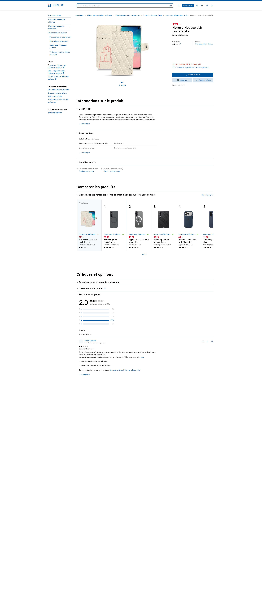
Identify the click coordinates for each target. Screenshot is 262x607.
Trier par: (82, 334)
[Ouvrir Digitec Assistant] (197, 5)
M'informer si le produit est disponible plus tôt (192, 67)
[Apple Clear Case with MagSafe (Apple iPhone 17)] (138, 225)
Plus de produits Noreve (204, 43)
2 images (122, 85)
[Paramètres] (178, 5)
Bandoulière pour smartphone (60, 37)
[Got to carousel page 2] (122, 82)
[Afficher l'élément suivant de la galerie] (169, 50)
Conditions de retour (86, 171)
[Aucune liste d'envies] (207, 5)
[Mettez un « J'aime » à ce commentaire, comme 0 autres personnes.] (203, 341)
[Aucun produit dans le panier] (212, 5)
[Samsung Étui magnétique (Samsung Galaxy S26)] (113, 225)
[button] (192, 64)
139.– (176, 24)
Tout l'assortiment (54, 15)
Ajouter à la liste (205, 80)
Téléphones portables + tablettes (56, 21)
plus (142, 357)
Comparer (183, 80)
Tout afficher (206, 195)
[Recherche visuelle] (170, 5)
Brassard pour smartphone (59, 41)
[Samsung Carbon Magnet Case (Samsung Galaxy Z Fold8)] (163, 225)
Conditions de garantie (112, 171)
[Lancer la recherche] (79, 5)
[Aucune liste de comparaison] (202, 5)
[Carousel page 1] (121, 82)
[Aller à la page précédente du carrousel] (80, 225)
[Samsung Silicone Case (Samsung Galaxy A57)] (213, 225)
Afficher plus (85, 124)
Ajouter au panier (194, 75)
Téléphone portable (55, 96)
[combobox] (88, 334)
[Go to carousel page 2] (144, 254)
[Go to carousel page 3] (146, 254)
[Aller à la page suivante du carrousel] (210, 225)
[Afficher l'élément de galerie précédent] (76, 50)
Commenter (85, 375)
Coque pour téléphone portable (58, 46)
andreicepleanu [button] (90, 341)
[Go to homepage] (55, 5)
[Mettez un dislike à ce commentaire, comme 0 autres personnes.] (212, 341)
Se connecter (188, 5)
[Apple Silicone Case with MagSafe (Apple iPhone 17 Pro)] (188, 225)
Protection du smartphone (57, 33)
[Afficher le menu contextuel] (198, 341)
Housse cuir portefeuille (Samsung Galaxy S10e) (125, 370)
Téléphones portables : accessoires (56, 27)
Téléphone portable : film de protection (60, 53)
